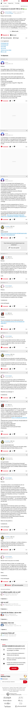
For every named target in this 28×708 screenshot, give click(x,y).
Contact (24, 687)
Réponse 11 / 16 (4, 401)
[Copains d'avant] (7, 703)
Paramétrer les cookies (21, 688)
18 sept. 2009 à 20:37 (9, 459)
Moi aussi (14, 35)
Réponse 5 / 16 (4, 253)
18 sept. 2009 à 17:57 (9, 406)
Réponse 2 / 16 (4, 130)
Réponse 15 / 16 (4, 533)
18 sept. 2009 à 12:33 (9, 63)
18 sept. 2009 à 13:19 (9, 287)
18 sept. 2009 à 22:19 (9, 479)
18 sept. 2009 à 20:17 (9, 180)
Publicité (20, 687)
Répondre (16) (6, 35)
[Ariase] (7, 706)
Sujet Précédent (5, 6)
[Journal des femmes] (7, 698)
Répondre (9, 585)
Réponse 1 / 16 (4, 59)
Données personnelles (12, 688)
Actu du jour (5, 679)
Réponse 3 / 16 (4, 176)
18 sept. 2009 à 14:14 (9, 135)
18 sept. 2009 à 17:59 (9, 442)
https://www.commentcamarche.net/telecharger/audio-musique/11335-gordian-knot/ (14, 234)
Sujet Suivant (23, 6)
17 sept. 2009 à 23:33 (9, 258)
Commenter (5, 100)
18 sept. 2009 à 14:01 (9, 314)
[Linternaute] (7, 700)
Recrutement (5, 688)
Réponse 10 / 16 (4, 372)
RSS (11, 690)
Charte (9, 690)
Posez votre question (7, 38)
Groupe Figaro (22, 690)
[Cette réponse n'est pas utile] (14, 100)
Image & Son (10, 3)
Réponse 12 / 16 (4, 437)
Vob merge (3, 46)
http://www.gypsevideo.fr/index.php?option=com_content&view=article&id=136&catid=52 (13, 215)
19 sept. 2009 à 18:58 (9, 538)
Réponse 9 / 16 (4, 351)
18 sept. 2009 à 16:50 (9, 337)
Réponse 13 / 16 (4, 454)
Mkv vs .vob (3, 51)
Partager (17, 38)
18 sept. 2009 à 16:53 (9, 355)
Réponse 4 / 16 (4, 223)
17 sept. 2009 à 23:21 (9, 227)
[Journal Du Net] (20, 698)
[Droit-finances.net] (20, 701)
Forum (5, 3)
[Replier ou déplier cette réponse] (26, 59)
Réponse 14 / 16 (4, 474)
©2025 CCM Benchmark (14, 691)
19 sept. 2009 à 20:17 (18, 13)
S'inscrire (14, 668)
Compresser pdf (4, 45)
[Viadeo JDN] (20, 703)
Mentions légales (16, 690)
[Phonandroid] (20, 706)
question (25, 0)
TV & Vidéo (17, 3)
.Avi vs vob (3, 48)
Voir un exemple (23, 679)
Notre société (16, 687)
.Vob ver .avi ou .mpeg (6, 50)
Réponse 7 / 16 (4, 310)
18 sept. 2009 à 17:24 (9, 377)
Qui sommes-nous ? (5, 687)
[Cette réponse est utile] (10, 100)
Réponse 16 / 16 (4, 553)
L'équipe (11, 687)
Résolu (25, 9)
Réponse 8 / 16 (4, 332)
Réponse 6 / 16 (4, 282)
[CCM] (5, 1)
